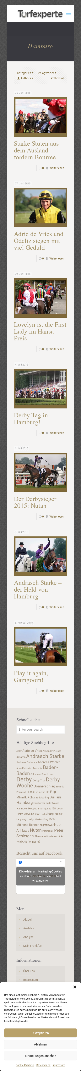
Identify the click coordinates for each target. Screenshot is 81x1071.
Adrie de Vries (32, 751)
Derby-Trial (38, 780)
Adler (19, 751)
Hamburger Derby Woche (46, 803)
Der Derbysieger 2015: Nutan (35, 502)
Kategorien (24, 73)
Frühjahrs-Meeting (38, 797)
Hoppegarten (35, 808)
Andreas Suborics (26, 762)
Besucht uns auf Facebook (39, 853)
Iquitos (47, 808)
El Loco (29, 791)
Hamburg (24, 802)
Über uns (29, 971)
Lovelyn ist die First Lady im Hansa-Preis (40, 331)
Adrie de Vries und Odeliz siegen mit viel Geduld (39, 240)
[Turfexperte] (40, 13)
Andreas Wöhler (49, 762)
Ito (54, 808)
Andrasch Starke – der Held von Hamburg (38, 589)
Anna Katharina (24, 768)
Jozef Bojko (41, 814)
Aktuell (27, 919)
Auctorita (37, 768)
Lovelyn (30, 819)
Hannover (22, 808)
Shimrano (40, 836)
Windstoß (34, 841)
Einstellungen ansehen (40, 1056)
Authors (26, 78)
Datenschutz (43, 1065)
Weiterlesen (56, 168)
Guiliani (55, 797)
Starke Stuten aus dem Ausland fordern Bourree (36, 150)
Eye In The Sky (41, 792)
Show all (58, 78)
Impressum (59, 1065)
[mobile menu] (68, 13)
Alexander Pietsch (52, 751)
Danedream (47, 774)
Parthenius (48, 831)
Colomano (36, 774)
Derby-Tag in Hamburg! (31, 418)
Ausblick (28, 928)
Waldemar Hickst (55, 836)
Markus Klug (41, 819)
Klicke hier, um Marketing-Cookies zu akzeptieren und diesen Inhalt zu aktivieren (40, 876)
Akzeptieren (40, 1033)
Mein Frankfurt (32, 945)
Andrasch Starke (45, 756)
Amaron (21, 757)
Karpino (52, 814)
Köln (61, 814)
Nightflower (46, 824)
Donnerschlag (44, 786)
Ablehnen (40, 1044)
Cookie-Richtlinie (25, 1065)
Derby (24, 779)
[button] (75, 987)
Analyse (28, 937)
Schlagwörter (45, 73)
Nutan (36, 830)
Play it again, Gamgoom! (31, 676)
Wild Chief (22, 841)
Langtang (21, 819)
